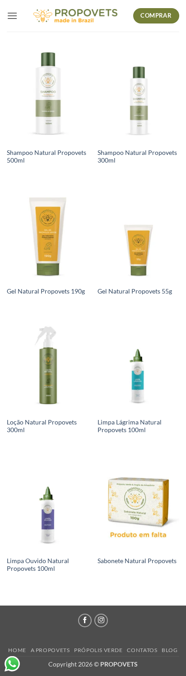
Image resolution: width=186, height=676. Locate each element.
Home (17, 650)
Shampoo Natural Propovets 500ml (46, 156)
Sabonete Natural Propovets (137, 560)
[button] (12, 16)
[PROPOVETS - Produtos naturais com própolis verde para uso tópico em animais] (75, 16)
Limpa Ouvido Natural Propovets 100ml (38, 565)
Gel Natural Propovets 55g (135, 291)
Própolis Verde (98, 650)
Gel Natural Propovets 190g (46, 291)
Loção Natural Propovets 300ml (42, 426)
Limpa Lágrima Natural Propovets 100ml (130, 426)
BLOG (169, 650)
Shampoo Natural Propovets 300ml (137, 156)
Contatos (142, 650)
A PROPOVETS (50, 650)
